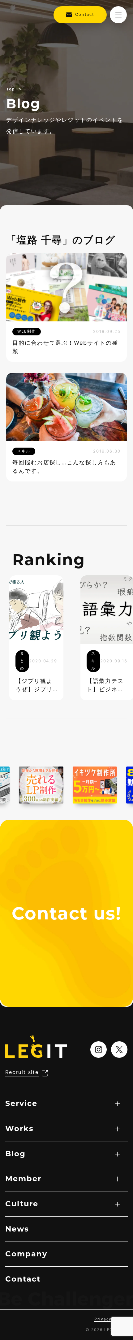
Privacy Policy (111, 1319)
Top (10, 89)
